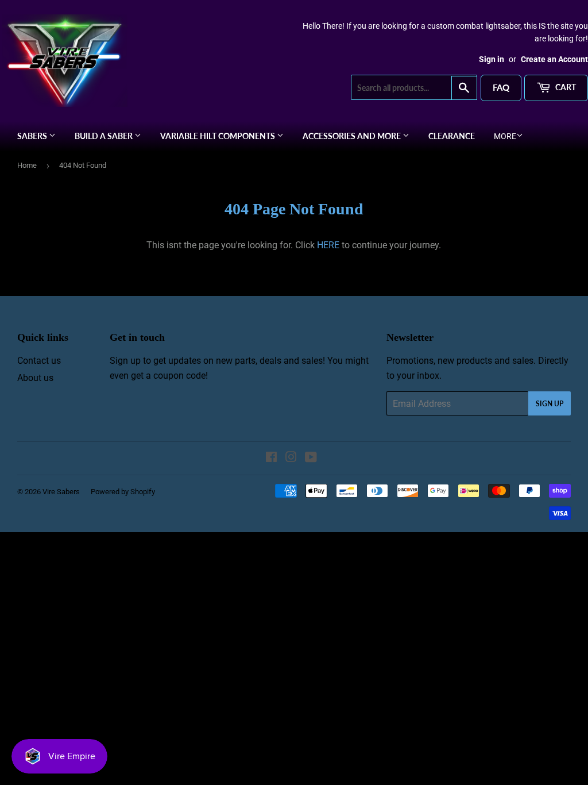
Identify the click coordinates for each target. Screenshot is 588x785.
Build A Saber (104, 136)
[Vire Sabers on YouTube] (311, 458)
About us (35, 377)
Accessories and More (353, 136)
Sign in (491, 59)
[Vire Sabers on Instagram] (291, 458)
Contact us (39, 360)
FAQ (501, 87)
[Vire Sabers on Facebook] (271, 458)
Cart (565, 87)
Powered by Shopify (123, 491)
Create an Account (554, 59)
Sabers (33, 136)
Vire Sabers (61, 491)
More (505, 136)
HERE (328, 245)
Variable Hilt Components (218, 136)
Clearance (451, 136)
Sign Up (549, 403)
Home (27, 165)
